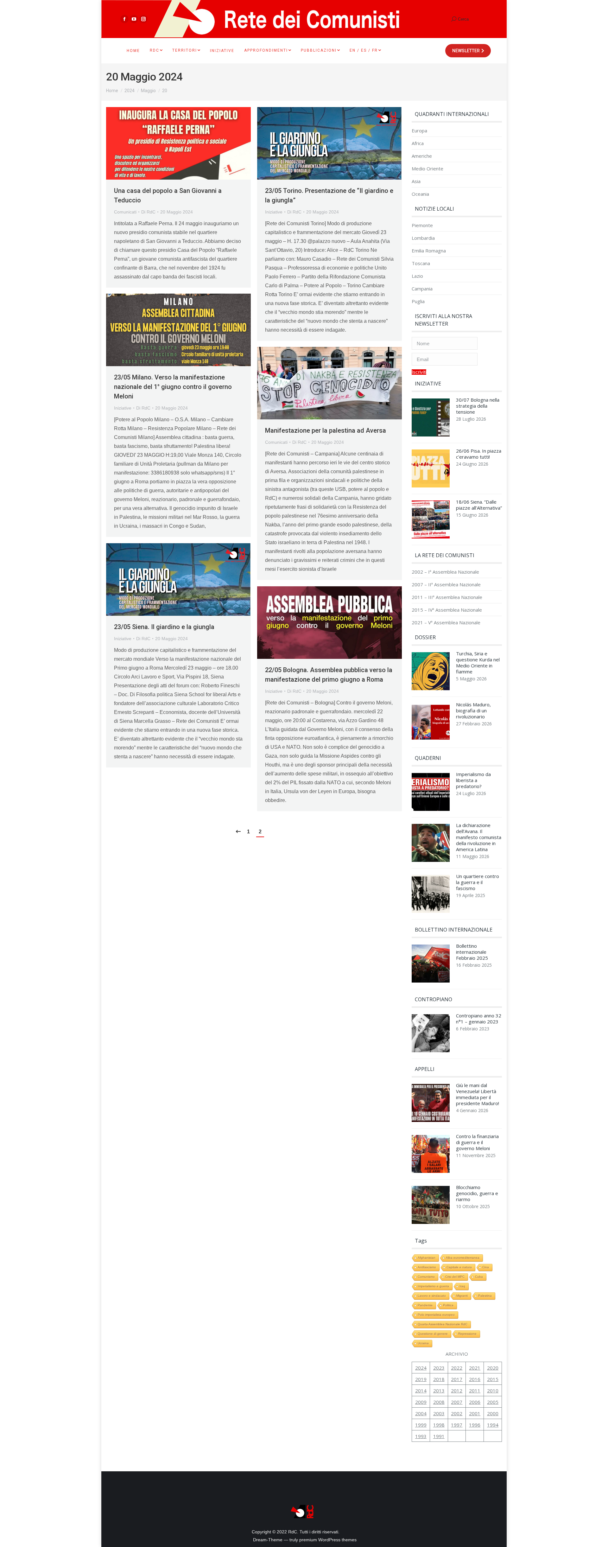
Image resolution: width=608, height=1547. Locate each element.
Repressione (467, 1333)
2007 (456, 1402)
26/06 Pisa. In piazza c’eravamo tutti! (478, 454)
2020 (492, 1368)
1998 (439, 1425)
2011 (474, 1390)
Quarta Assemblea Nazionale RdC (442, 1324)
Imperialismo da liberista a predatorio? (473, 780)
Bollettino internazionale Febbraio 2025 (472, 952)
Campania (422, 289)
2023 (439, 1368)
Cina (485, 1267)
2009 (421, 1402)
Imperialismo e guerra (433, 1286)
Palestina (485, 1295)
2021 (474, 1368)
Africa (418, 143)
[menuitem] (133, 50)
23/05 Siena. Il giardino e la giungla (164, 627)
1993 (421, 1436)
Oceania (420, 194)
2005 (492, 1402)
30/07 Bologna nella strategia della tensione (477, 406)
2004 (421, 1413)
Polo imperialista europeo (436, 1314)
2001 (474, 1413)
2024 (421, 1368)
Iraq (462, 1286)
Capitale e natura (459, 1267)
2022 (456, 1368)
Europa (419, 131)
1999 (421, 1425)
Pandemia (425, 1305)
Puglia (418, 301)
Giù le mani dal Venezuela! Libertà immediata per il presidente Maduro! (477, 1094)
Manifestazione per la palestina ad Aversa (325, 430)
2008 (439, 1402)
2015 (492, 1379)
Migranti (462, 1295)
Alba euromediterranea (462, 1257)
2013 (439, 1390)
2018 (439, 1379)
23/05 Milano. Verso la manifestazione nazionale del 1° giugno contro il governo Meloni (173, 386)
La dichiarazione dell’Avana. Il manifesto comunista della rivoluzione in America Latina (478, 837)
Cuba (479, 1276)
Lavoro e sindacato (432, 1295)
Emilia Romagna (429, 251)
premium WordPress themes (328, 1539)
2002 (456, 1413)
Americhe (422, 156)
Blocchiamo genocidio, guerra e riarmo (477, 1193)
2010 (492, 1390)
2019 (421, 1379)
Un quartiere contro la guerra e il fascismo (477, 882)
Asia (416, 181)
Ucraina (423, 1343)
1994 (492, 1425)
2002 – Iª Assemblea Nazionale (445, 572)
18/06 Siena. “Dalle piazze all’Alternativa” (479, 505)
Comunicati (125, 211)
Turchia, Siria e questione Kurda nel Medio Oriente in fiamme (478, 663)
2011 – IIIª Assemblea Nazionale (447, 597)
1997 (456, 1425)
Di (148, 211)
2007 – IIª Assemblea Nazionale (446, 585)
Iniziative (273, 211)
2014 (421, 1390)
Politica (448, 1305)
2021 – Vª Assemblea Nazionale (446, 623)
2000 (492, 1413)
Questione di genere (433, 1333)
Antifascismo (427, 1267)
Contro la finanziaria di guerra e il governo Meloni (477, 1142)
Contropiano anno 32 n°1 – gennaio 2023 (478, 1019)
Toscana (421, 263)
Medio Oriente (427, 169)
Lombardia (423, 238)
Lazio (417, 276)
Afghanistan (426, 1257)
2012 (456, 1390)
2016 (474, 1379)
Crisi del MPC (455, 1276)
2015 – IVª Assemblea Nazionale (447, 610)
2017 (456, 1379)
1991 (439, 1436)
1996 (474, 1425)
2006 (474, 1402)
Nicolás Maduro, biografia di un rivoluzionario (473, 711)
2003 (439, 1413)
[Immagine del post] (431, 419)
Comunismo (426, 1276)
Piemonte (422, 225)
